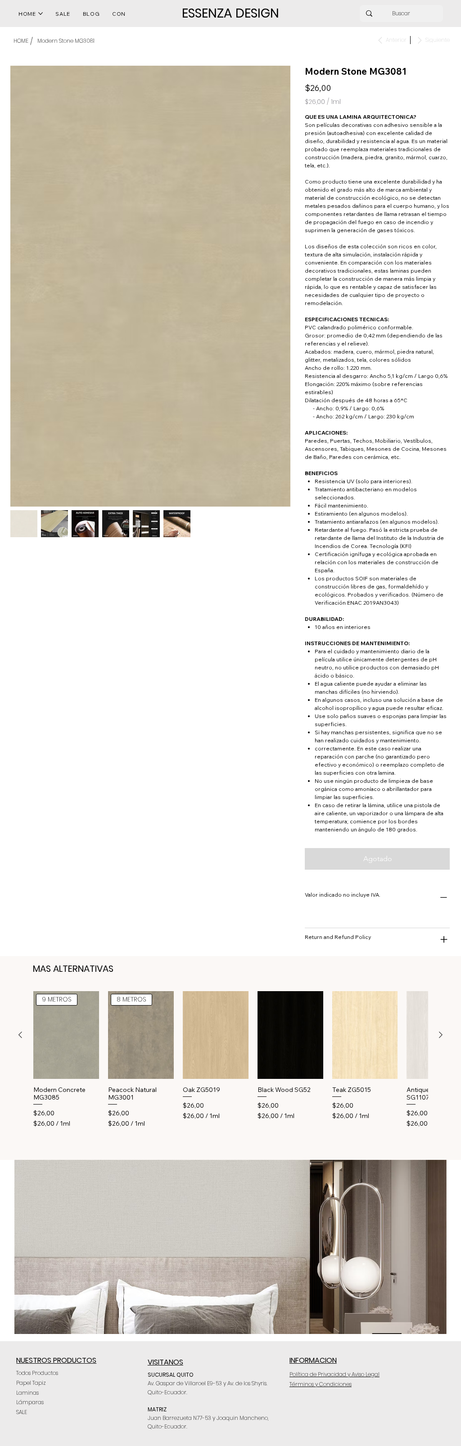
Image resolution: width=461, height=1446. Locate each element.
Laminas (27, 1393)
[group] (230, 1059)
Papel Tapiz (31, 1383)
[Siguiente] (440, 1034)
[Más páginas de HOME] (40, 13)
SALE (21, 1412)
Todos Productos (37, 1373)
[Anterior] (20, 1034)
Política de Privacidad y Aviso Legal (334, 1374)
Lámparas (30, 1402)
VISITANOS (165, 1362)
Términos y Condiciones (320, 1384)
